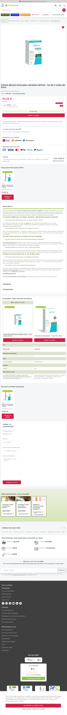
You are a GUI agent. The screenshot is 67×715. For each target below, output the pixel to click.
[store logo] (21, 5)
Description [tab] (8, 206)
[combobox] (33, 10)
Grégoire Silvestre (6, 510)
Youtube (13, 603)
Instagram (6, 603)
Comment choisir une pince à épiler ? (7, 506)
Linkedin (17, 603)
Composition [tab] (8, 289)
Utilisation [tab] (7, 284)
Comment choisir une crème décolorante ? (23, 506)
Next (64, 528)
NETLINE (8, 93)
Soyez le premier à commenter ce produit (10, 91)
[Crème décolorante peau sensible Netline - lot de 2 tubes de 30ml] (17, 319)
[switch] (39, 660)
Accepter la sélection (33, 705)
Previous (62, 528)
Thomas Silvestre (22, 510)
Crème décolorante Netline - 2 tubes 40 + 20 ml (7, 186)
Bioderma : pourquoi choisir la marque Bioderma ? (38, 507)
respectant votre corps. (18, 271)
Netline (28, 223)
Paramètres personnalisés (33, 709)
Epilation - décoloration (31, 20)
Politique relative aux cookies (15, 701)
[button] (63, 27)
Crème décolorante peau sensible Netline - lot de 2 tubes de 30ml (17, 335)
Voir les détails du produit (18, 93)
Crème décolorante (44, 20)
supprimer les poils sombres (11, 270)
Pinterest (20, 603)
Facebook (3, 603)
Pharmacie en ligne (14, 20)
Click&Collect (6, 638)
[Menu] (41, 658)
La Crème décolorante (9, 242)
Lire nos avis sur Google (33, 678)
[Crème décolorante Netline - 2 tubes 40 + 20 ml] (49, 320)
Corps (22, 20)
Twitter (10, 603)
